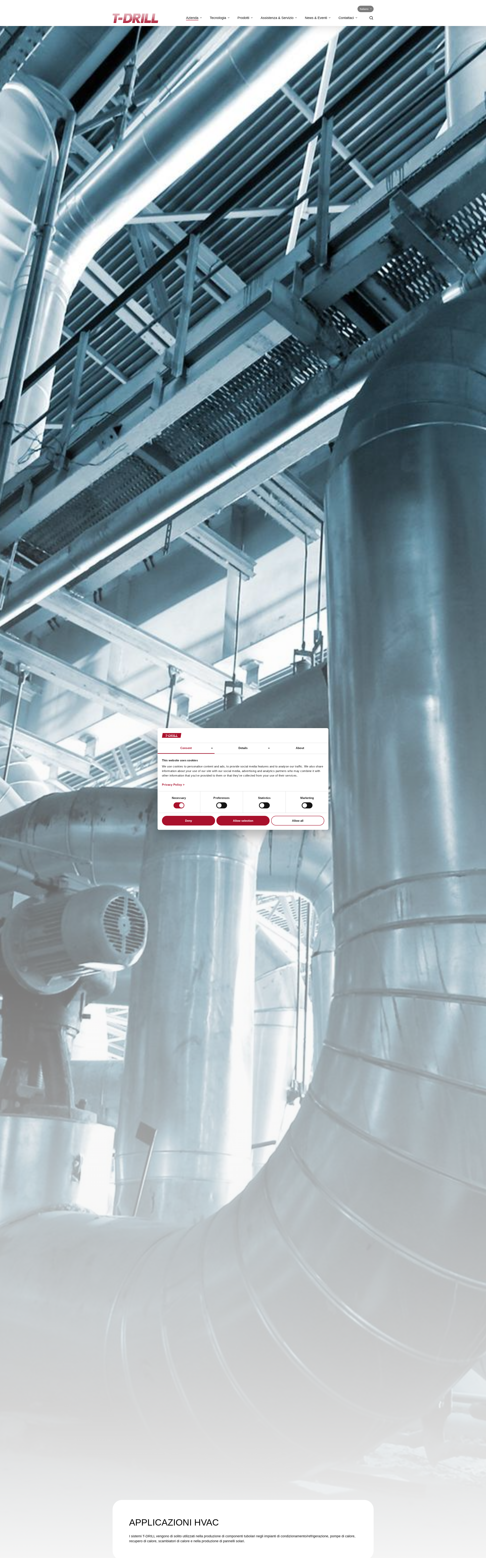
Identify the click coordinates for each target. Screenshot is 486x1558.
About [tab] (300, 748)
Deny (188, 820)
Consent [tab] (186, 748)
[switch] (221, 805)
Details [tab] (243, 748)
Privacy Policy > (173, 784)
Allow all (297, 820)
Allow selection (243, 820)
